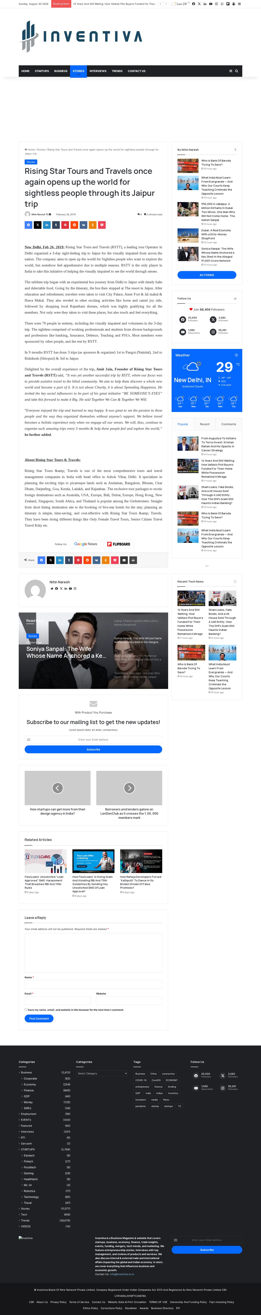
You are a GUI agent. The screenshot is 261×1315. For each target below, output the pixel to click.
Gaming (29, 1173)
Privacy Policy (58, 1302)
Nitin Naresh (38, 214)
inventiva (173, 1093)
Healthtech (31, 1179)
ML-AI (28, 1185)
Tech (24, 1214)
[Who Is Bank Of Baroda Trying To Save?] (188, 166)
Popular (183, 424)
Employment (28, 1113)
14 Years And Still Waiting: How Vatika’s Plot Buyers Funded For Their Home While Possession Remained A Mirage (218, 468)
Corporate (30, 1078)
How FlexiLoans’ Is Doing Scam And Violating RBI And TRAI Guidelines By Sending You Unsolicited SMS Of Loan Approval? (92, 884)
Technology (31, 1196)
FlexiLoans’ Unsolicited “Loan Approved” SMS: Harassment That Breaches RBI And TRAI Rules (44, 882)
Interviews (98, 71)
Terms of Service (79, 1302)
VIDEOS (26, 1226)
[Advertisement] (130, 109)
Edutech (29, 1155)
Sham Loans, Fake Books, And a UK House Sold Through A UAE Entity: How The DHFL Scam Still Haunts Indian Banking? (217, 495)
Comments (228, 424)
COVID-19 (140, 1080)
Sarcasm (26, 1143)
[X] (61, 588)
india (148, 1093)
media (154, 1099)
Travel (28, 1202)
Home (25, 71)
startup (155, 1106)
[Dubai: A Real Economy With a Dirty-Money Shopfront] (188, 235)
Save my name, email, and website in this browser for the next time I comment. (76, 1009)
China (153, 1073)
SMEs (27, 1108)
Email (29, 993)
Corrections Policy (111, 1308)
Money (28, 1102)
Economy (30, 1084)
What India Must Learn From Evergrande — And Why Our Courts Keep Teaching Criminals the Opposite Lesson (217, 185)
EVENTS (26, 1119)
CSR (31, 1302)
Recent (205, 424)
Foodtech (30, 1167)
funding (172, 1086)
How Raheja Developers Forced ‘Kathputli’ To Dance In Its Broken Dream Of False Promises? (140, 882)
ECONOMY (172, 1080)
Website (101, 993)
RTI (23, 1137)
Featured (26, 1125)
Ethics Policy (90, 1308)
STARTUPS (28, 1149)
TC (179, 1106)
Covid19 (156, 1080)
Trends (117, 71)
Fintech (28, 1161)
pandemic (140, 1106)
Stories (78, 71)
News (166, 1099)
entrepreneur (142, 1086)
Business (60, 71)
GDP (27, 1096)
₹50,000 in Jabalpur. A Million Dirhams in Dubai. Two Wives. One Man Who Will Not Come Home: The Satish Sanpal (218, 212)
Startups (42, 71)
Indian (159, 1093)
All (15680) (207, 275)
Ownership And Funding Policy (188, 1302)
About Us (42, 1302)
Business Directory (162, 1308)
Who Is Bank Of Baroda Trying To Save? (189, 668)
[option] (93, 651)
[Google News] (85, 544)
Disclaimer (131, 1308)
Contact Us (136, 71)
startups (168, 1106)
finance (159, 1086)
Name (29, 977)
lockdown (140, 1099)
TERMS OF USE (158, 1302)
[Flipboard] (118, 544)
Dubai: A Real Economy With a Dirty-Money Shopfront (216, 234)
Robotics (29, 1191)
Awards (144, 1308)
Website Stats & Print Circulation (127, 1302)
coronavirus (168, 1073)
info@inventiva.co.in (122, 1274)
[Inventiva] (80, 37)
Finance (29, 1090)
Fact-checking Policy (221, 1302)
